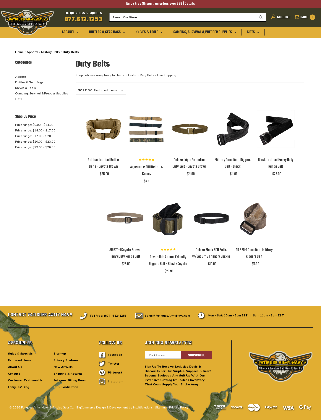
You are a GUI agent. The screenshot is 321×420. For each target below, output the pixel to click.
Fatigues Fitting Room (70, 380)
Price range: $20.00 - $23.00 (35, 141)
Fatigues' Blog (18, 387)
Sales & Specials (20, 353)
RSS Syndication (66, 387)
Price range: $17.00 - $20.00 (35, 136)
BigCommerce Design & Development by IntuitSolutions (114, 407)
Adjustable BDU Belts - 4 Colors (146, 170)
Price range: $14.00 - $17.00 (35, 130)
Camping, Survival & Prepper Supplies (41, 93)
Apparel (21, 76)
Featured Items (19, 360)
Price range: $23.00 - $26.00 (35, 147)
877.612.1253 (83, 19)
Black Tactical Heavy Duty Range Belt (276, 163)
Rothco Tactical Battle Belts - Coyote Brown (103, 163)
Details (190, 4)
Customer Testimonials (25, 380)
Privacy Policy (178, 407)
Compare (102, 127)
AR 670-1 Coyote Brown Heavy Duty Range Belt (124, 253)
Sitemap (60, 353)
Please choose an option (103, 138)
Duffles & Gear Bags (29, 82)
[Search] (261, 17)
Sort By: (85, 90)
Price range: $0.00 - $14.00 (34, 125)
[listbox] (109, 90)
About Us (15, 367)
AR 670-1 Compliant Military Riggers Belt (254, 253)
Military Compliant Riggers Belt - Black (233, 163)
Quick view (103, 118)
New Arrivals (63, 367)
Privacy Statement (68, 360)
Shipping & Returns (68, 373)
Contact (14, 373)
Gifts (18, 99)
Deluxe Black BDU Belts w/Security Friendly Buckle (211, 253)
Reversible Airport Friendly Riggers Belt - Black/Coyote (168, 260)
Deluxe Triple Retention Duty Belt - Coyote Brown (190, 163)
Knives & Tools (25, 88)
